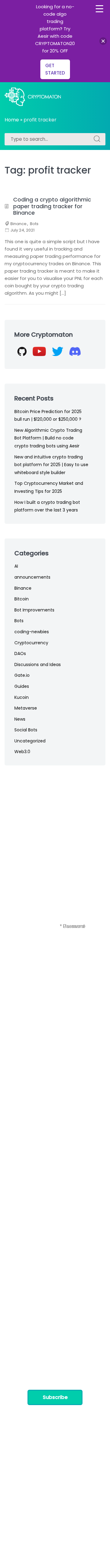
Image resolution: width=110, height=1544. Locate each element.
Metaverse (25, 708)
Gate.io (22, 675)
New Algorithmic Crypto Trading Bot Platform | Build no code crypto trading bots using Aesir (48, 438)
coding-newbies (31, 632)
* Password (72, 926)
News (19, 719)
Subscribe (55, 1397)
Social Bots (25, 730)
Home (12, 119)
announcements (32, 577)
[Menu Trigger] (99, 8)
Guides (21, 686)
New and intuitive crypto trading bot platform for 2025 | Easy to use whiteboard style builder (51, 465)
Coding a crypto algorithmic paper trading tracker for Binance (52, 206)
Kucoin (21, 697)
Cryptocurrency (31, 643)
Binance (18, 224)
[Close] (103, 41)
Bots (34, 224)
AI (16, 566)
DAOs (20, 653)
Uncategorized (30, 741)
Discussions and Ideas (37, 664)
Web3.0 (22, 752)
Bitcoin (21, 599)
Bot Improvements (34, 610)
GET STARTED (55, 69)
